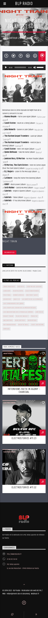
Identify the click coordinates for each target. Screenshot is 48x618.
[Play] (6, 67)
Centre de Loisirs (34, 286)
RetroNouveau (9, 324)
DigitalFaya (18, 291)
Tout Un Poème (37, 324)
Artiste (21, 286)
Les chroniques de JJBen (13, 303)
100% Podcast (9, 286)
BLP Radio (24, 3)
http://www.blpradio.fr (14, 554)
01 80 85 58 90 (12, 559)
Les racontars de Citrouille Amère (18, 312)
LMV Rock (39, 312)
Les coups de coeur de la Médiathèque (19, 307)
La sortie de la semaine (32, 299)
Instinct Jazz (32, 295)
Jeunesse (7, 299)
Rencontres (20, 320)
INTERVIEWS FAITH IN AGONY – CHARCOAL (24, 390)
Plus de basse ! (22, 316)
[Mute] (34, 67)
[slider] (40, 67)
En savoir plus (9, 252)
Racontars (8, 320)
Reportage (32, 320)
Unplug (6, 329)
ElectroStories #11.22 (24, 487)
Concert (7, 291)
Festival (7, 295)
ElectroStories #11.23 (24, 438)
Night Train (24, 16)
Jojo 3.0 (17, 299)
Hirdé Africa (18, 295)
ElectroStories (32, 291)
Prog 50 (34, 316)
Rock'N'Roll (23, 324)
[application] (24, 67)
